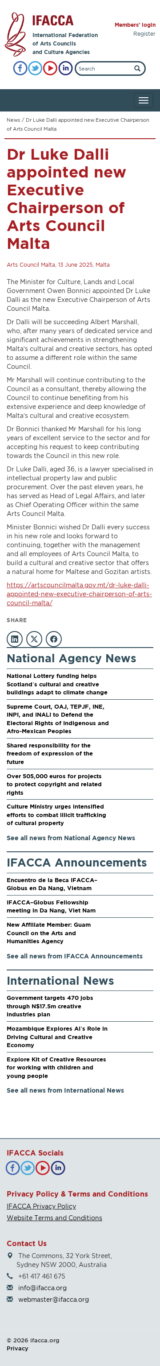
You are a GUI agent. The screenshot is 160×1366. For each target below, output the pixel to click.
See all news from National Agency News (71, 837)
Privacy (17, 1348)
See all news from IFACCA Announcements (75, 956)
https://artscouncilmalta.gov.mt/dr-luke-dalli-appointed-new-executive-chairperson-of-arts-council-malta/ (79, 594)
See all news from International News (65, 1090)
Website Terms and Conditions (54, 1217)
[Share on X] (34, 639)
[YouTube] (50, 68)
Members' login (135, 25)
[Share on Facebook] (54, 639)
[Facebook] (20, 68)
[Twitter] (35, 68)
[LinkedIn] (65, 68)
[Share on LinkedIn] (15, 639)
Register (144, 34)
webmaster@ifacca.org (53, 1299)
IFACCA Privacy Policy (41, 1206)
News (13, 120)
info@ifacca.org (42, 1287)
